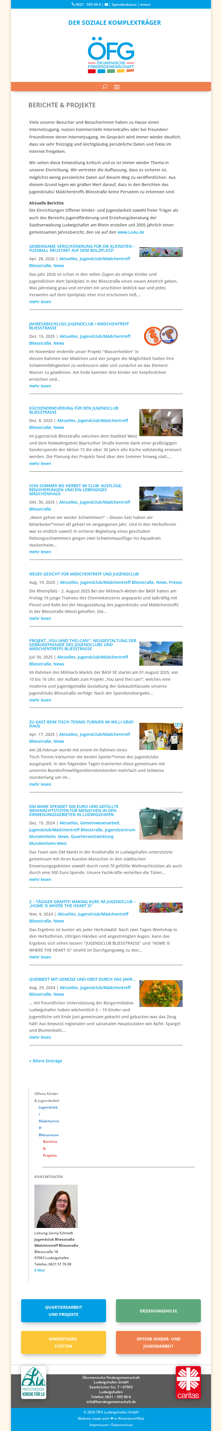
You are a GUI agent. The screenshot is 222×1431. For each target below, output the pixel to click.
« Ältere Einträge (45, 1061)
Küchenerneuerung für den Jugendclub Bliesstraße (73, 410)
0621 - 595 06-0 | (90, 4)
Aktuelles (68, 258)
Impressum (98, 1424)
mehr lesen (40, 301)
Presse (175, 582)
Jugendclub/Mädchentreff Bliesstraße (117, 582)
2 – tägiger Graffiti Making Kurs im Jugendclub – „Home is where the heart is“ (82, 903)
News (58, 265)
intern (145, 4)
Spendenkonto (124, 4)
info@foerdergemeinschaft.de (111, 1401)
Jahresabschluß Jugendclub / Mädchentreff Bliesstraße (79, 326)
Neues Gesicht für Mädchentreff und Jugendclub (84, 574)
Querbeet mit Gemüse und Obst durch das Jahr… (82, 979)
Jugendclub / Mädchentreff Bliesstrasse (49, 1121)
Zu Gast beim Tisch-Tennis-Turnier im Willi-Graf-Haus (82, 724)
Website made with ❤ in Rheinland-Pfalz (111, 1418)
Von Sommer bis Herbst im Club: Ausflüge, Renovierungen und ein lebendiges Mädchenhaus (75, 489)
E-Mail (39, 1270)
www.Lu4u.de (131, 232)
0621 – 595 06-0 (118, 1396)
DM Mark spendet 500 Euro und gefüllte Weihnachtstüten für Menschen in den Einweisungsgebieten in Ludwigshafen (74, 810)
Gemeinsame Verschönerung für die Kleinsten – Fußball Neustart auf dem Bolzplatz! (82, 248)
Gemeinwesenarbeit (99, 823)
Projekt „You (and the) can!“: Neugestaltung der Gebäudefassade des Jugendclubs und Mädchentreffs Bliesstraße (82, 644)
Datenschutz (122, 1424)
